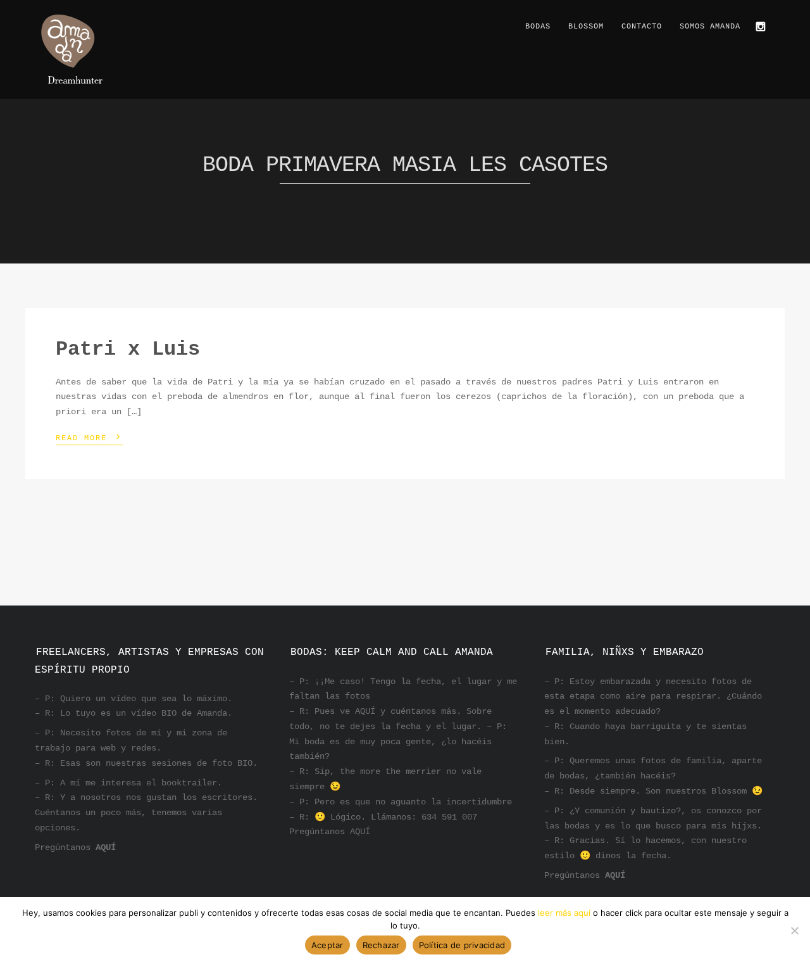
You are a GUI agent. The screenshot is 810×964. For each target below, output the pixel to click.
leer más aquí (564, 913)
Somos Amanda (710, 26)
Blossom (586, 26)
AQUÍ (106, 847)
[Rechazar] (794, 930)
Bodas (538, 26)
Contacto (641, 26)
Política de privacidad (462, 945)
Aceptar (327, 945)
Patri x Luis (128, 349)
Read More (89, 437)
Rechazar (381, 945)
